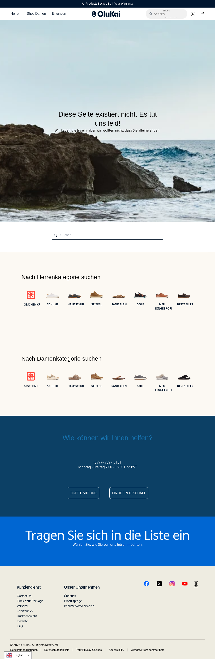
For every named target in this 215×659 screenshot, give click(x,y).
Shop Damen (36, 13)
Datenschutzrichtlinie (56, 649)
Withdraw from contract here (147, 649)
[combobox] (18, 655)
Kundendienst (29, 587)
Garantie (22, 621)
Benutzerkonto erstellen (79, 606)
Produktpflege (73, 601)
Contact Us (24, 596)
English (19, 655)
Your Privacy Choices (89, 649)
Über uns (70, 596)
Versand (22, 606)
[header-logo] (106, 14)
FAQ (20, 626)
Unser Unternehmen (82, 587)
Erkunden (59, 13)
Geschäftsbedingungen (23, 649)
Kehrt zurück (25, 611)
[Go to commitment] (196, 584)
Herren (15, 13)
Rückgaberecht (27, 616)
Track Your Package (30, 601)
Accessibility (116, 649)
